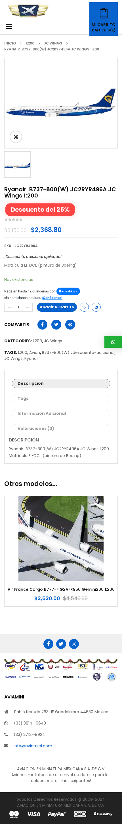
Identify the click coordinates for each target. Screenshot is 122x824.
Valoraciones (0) (36, 428)
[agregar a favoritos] (84, 307)
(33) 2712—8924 (29, 734)
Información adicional (42, 413)
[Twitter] (61, 644)
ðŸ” (16, 137)
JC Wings (53, 43)
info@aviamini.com (33, 746)
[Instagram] (74, 644)
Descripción (31, 383)
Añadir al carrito (57, 307)
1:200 (30, 43)
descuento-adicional (93, 352)
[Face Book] (48, 644)
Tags (23, 398)
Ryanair (32, 358)
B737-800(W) (56, 352)
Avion (34, 352)
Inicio (10, 43)
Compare (96, 307)
